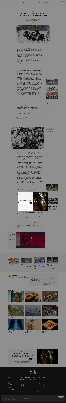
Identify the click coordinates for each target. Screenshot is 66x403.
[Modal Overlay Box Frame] (33, 201)
